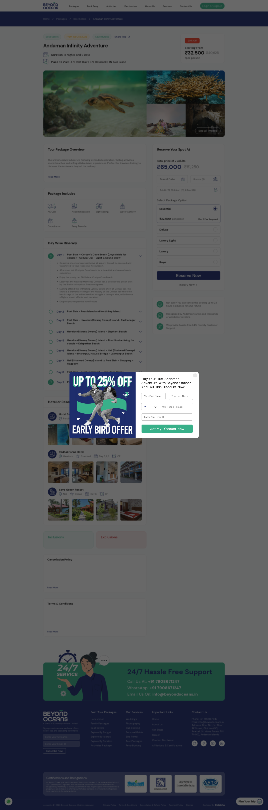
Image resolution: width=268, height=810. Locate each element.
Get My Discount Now (167, 429)
